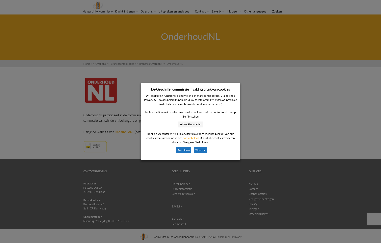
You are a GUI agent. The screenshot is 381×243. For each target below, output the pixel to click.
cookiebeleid (191, 138)
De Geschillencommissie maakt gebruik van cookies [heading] (190, 89)
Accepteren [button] (184, 149)
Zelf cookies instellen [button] (190, 124)
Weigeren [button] (200, 149)
